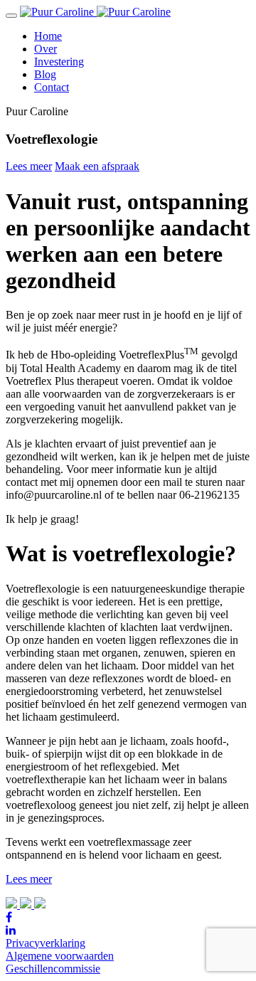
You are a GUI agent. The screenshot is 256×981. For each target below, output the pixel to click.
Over (45, 49)
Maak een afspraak (97, 166)
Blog (45, 74)
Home (48, 36)
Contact (51, 87)
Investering (59, 61)
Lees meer (29, 166)
